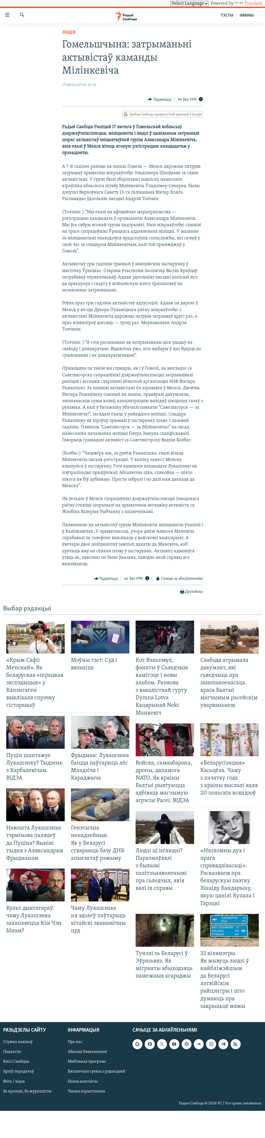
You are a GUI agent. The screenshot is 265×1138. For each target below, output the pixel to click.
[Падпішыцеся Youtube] (174, 1044)
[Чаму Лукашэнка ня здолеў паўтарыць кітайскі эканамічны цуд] (100, 885)
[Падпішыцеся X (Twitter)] (162, 1044)
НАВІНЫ (247, 15)
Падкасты (12, 1052)
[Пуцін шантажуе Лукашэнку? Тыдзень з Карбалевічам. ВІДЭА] (35, 732)
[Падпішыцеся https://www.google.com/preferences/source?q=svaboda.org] (137, 1044)
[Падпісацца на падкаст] (187, 1044)
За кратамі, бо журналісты (27, 1091)
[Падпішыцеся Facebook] (149, 1044)
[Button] (160, 99)
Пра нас (75, 1042)
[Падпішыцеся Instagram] (211, 1044)
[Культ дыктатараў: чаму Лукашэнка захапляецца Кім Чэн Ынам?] (35, 885)
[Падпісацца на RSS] (235, 1044)
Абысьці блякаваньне (87, 1052)
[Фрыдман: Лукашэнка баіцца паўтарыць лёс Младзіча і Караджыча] (100, 732)
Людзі (69, 32)
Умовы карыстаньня (86, 1091)
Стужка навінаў (18, 1042)
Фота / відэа (14, 1081)
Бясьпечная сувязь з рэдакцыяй (96, 1071)
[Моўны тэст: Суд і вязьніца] (100, 637)
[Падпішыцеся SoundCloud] (199, 1044)
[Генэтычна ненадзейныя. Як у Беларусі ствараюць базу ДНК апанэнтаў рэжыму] (100, 804)
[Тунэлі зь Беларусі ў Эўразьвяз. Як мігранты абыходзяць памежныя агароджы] (165, 930)
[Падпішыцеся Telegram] (223, 1044)
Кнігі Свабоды (16, 1062)
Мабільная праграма (87, 1062)
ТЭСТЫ (227, 15)
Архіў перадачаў (18, 1071)
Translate (253, 3)
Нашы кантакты (83, 1081)
